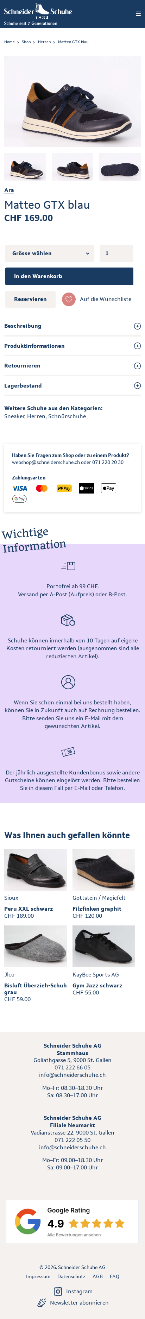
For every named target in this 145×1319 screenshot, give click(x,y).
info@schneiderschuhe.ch (72, 1075)
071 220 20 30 (108, 462)
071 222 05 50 (72, 1140)
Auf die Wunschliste (105, 299)
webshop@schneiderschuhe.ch (46, 462)
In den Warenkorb (38, 276)
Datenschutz (71, 1276)
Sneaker (14, 416)
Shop (26, 41)
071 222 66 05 (72, 1067)
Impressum (38, 1276)
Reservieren (30, 299)
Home (9, 41)
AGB (98, 1276)
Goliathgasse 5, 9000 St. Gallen (72, 1060)
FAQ (114, 1276)
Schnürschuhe (67, 416)
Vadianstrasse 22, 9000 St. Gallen (72, 1132)
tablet (72, 1180)
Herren (44, 41)
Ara (9, 190)
